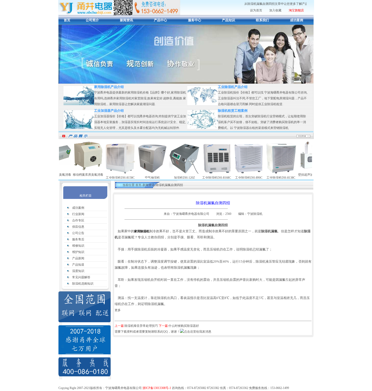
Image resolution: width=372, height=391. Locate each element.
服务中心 (194, 20)
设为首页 (256, 10)
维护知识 (78, 252)
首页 (67, 20)
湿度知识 (78, 271)
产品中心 (160, 20)
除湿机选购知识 (82, 283)
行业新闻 (78, 214)
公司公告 (78, 233)
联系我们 (262, 20)
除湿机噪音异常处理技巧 (142, 326)
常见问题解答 (81, 277)
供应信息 (78, 226)
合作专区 (78, 220)
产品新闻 (78, 258)
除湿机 (119, 7)
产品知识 (228, 20)
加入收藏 (275, 10)
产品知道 (78, 264)
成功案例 (296, 20)
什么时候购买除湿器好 (184, 326)
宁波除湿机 (254, 214)
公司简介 (92, 20)
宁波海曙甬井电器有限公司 (191, 214)
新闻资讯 (126, 20)
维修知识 (78, 245)
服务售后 (78, 239)
